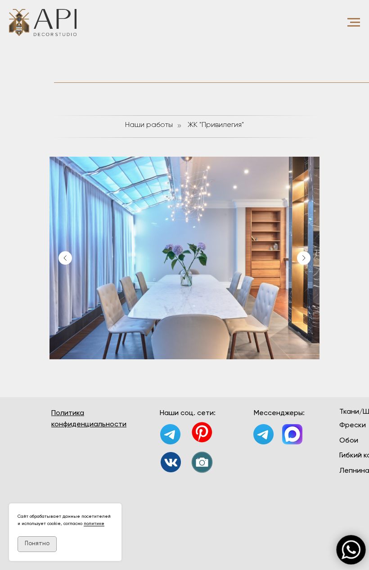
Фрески (352, 425)
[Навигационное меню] (353, 22)
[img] (171, 462)
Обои (348, 440)
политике (94, 523)
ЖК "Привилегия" (216, 125)
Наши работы (149, 125)
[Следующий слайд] (303, 258)
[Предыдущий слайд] (65, 258)
